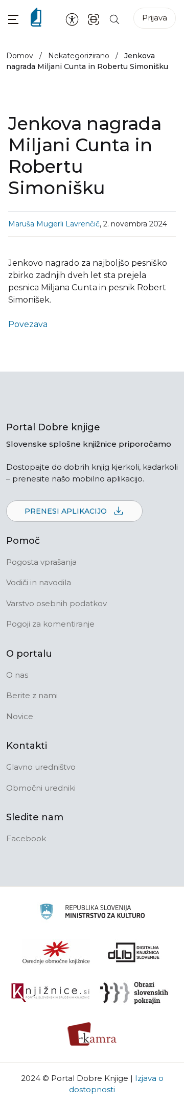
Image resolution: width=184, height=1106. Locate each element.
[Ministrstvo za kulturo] (92, 913)
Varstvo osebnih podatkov (56, 603)
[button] (13, 19)
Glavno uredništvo (41, 767)
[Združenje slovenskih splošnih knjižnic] (50, 993)
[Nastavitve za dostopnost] (72, 19)
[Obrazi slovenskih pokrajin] (134, 993)
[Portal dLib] (134, 952)
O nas (17, 675)
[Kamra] (92, 1034)
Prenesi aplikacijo (67, 511)
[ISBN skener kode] (93, 19)
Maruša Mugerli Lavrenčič (54, 223)
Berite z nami (32, 695)
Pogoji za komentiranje (50, 624)
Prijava (154, 17)
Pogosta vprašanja (41, 562)
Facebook (26, 838)
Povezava (28, 324)
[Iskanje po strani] (114, 19)
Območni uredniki (41, 788)
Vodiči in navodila (38, 582)
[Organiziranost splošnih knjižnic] (56, 952)
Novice (19, 716)
